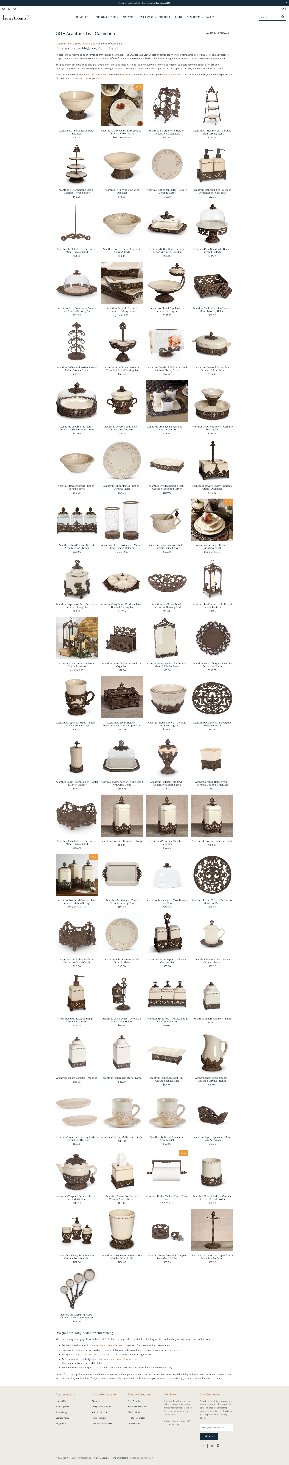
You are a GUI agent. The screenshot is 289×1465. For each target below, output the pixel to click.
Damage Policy (62, 1418)
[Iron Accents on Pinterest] (218, 1446)
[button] (83, 17)
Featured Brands (64, 43)
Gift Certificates (134, 1412)
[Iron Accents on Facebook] (207, 1446)
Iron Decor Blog (135, 1423)
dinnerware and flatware (95, 74)
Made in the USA (99, 1412)
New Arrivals (134, 1401)
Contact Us (61, 1401)
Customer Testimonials (102, 1423)
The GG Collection (84, 43)
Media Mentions (99, 1418)
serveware (127, 74)
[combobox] (272, 17)
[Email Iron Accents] (202, 1446)
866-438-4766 (9, 9)
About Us (96, 1401)
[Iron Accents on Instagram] (213, 1446)
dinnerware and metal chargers (106, 1345)
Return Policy (61, 1412)
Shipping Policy (62, 1406)
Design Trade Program (102, 1406)
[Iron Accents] (16, 17)
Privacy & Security (101, 1458)
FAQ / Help (61, 1423)
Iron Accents (68, 1458)
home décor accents (172, 74)
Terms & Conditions (119, 1458)
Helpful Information (137, 1418)
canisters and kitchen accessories (92, 1354)
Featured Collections (137, 1406)
